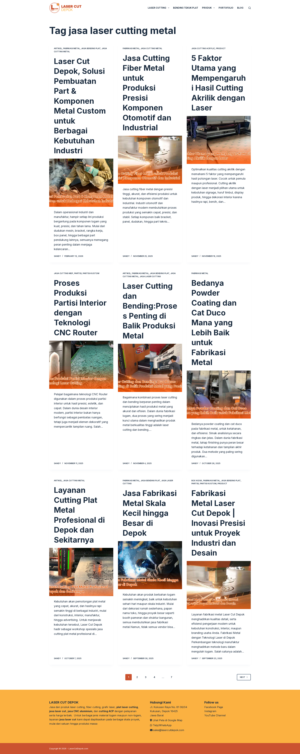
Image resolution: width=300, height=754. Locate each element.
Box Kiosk (196, 480)
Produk (207, 7)
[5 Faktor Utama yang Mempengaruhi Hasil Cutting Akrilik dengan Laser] (219, 140)
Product (221, 48)
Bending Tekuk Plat (185, 7)
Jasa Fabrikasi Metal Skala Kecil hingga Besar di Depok (150, 513)
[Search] (249, 8)
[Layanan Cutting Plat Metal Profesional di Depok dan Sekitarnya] (81, 572)
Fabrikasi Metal (71, 48)
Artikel (58, 48)
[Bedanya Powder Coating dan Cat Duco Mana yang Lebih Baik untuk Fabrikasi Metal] (219, 395)
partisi (78, 273)
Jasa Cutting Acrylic (203, 48)
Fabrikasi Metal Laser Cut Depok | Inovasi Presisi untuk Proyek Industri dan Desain (218, 523)
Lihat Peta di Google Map (167, 720)
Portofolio (226, 7)
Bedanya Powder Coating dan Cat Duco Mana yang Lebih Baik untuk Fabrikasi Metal (214, 322)
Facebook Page (213, 707)
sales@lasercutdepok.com (168, 730)
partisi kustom (91, 273)
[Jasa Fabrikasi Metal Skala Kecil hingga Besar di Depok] (150, 565)
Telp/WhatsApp (162, 725)
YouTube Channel (215, 715)
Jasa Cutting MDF (63, 273)
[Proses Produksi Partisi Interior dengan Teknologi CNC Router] (81, 365)
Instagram (210, 711)
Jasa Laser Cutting (150, 276)
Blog (240, 7)
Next (242, 677)
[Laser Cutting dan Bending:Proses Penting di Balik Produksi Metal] (150, 368)
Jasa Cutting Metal (151, 48)
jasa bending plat (91, 48)
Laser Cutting (157, 7)
